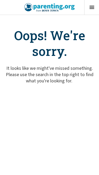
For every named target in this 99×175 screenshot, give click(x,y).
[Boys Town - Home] (49, 7)
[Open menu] (91, 7)
